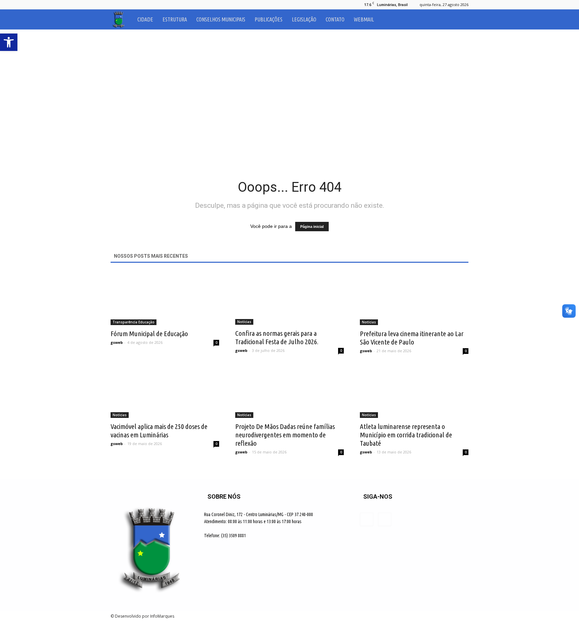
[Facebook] (116, 4)
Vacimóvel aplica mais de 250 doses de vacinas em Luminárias (159, 430)
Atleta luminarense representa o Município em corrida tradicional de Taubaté (406, 434)
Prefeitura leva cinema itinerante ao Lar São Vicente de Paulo (411, 337)
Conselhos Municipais (220, 19)
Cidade (145, 19)
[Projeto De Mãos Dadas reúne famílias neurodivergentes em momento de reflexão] (289, 391)
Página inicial (312, 227)
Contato (335, 19)
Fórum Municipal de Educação (149, 333)
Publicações (268, 19)
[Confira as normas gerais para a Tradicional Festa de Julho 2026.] (289, 298)
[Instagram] (127, 4)
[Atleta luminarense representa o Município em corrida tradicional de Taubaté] (414, 391)
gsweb (117, 342)
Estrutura (175, 19)
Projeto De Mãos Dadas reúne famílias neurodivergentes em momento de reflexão (285, 434)
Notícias (244, 321)
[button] (460, 19)
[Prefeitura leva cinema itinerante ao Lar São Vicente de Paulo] (414, 298)
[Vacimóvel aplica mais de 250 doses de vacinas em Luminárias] (165, 391)
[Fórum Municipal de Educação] (165, 298)
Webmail (364, 19)
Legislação (304, 19)
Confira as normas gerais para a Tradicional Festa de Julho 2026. (276, 337)
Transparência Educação (133, 322)
